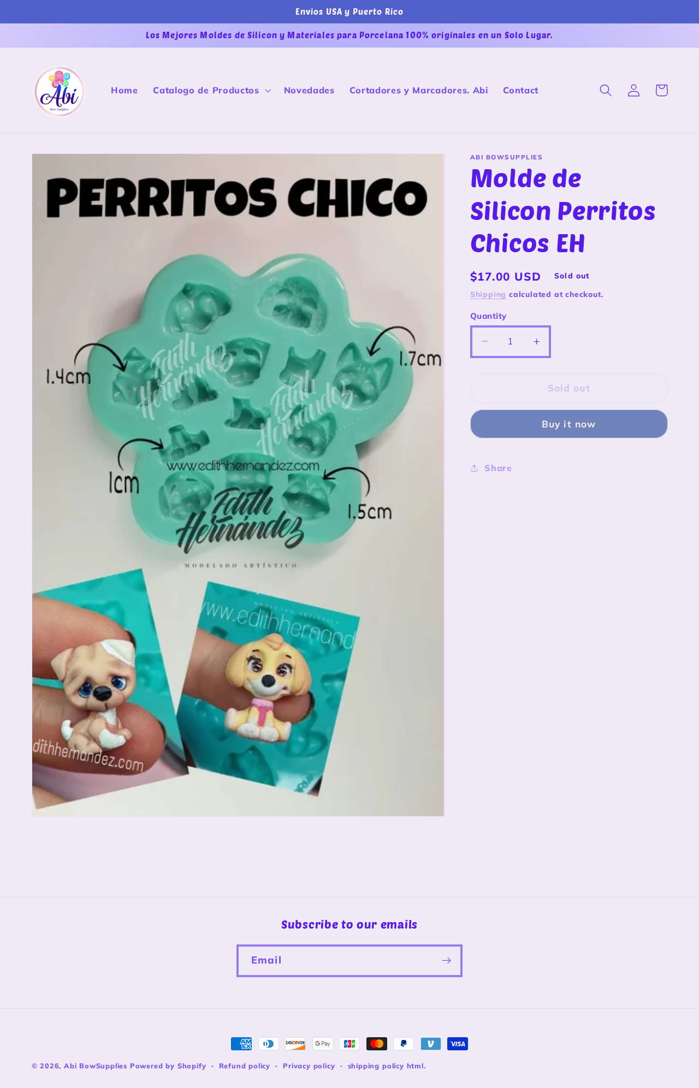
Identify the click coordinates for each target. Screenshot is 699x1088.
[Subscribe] (446, 960)
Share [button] (498, 467)
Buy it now (569, 424)
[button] (210, 91)
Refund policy (244, 1065)
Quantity (488, 315)
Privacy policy (309, 1065)
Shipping (488, 294)
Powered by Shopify (168, 1065)
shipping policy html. (387, 1065)
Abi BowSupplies (95, 1065)
